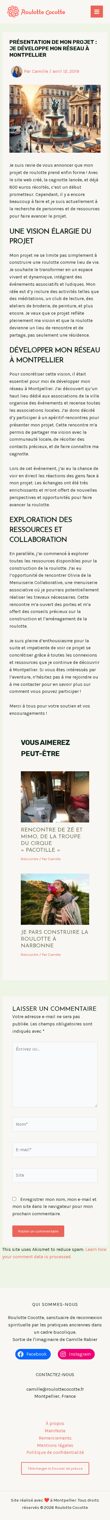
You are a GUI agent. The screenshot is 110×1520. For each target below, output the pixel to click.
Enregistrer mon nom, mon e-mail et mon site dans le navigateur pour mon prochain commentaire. (54, 1207)
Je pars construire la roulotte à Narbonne (54, 939)
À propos (55, 1423)
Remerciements (55, 1438)
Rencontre (29, 859)
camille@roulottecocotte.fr (55, 1389)
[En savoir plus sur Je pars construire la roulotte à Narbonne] (55, 898)
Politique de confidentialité (55, 1452)
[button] (55, 1468)
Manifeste (55, 1430)
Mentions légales (55, 1445)
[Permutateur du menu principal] (97, 12)
